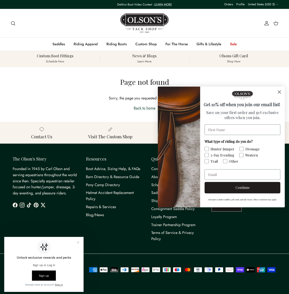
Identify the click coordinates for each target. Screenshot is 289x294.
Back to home (144, 108)
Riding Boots (116, 44)
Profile (240, 4)
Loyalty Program (164, 217)
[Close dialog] (279, 92)
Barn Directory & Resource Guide (112, 177)
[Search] (13, 23)
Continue (242, 187)
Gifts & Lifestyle (209, 44)
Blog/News (95, 215)
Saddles (58, 44)
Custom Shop (146, 44)
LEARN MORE (163, 4)
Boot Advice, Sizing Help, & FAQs (113, 169)
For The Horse (176, 44)
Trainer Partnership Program (173, 225)
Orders (228, 4)
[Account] (265, 23)
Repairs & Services (101, 207)
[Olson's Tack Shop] (144, 23)
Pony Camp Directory (103, 185)
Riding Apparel (86, 44)
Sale (233, 44)
